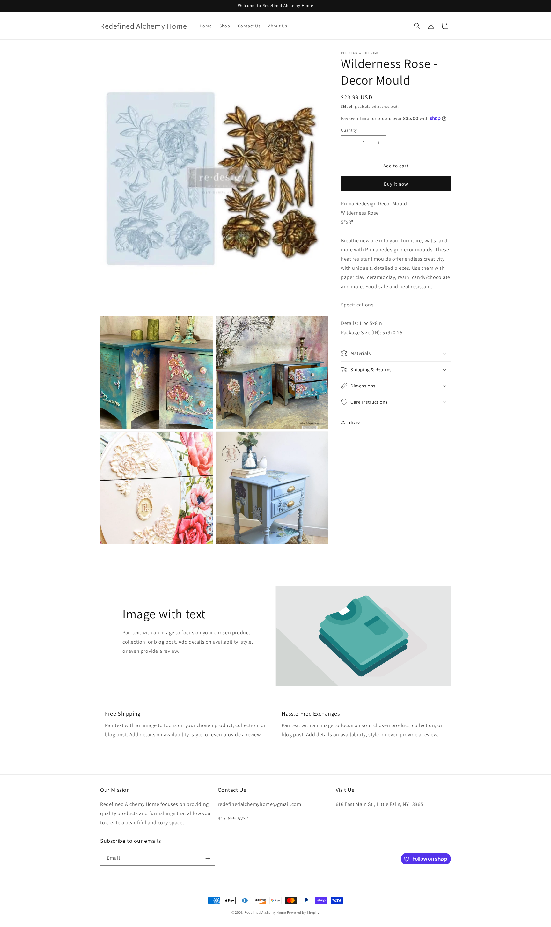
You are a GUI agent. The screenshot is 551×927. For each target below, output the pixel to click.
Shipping (349, 106)
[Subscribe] (208, 858)
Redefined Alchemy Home (265, 912)
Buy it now (396, 184)
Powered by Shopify (303, 912)
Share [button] (354, 422)
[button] (417, 26)
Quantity (349, 130)
